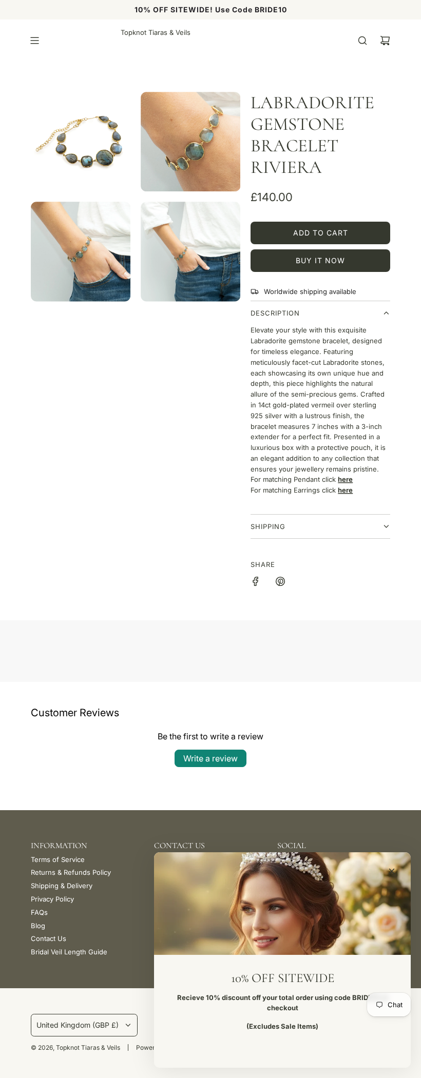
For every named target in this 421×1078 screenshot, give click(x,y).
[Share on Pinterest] (280, 583)
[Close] (391, 871)
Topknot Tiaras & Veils (155, 32)
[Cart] (385, 40)
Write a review (210, 758)
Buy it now (320, 260)
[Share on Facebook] (255, 583)
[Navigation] (34, 40)
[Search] (362, 40)
